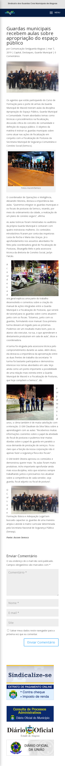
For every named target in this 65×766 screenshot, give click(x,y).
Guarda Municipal (43, 52)
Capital (17, 52)
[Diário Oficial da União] (30, 754)
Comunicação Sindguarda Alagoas (28, 48)
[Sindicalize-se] (30, 682)
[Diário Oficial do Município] (30, 720)
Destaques (27, 52)
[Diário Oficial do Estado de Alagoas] (30, 737)
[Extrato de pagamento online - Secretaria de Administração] (30, 699)
